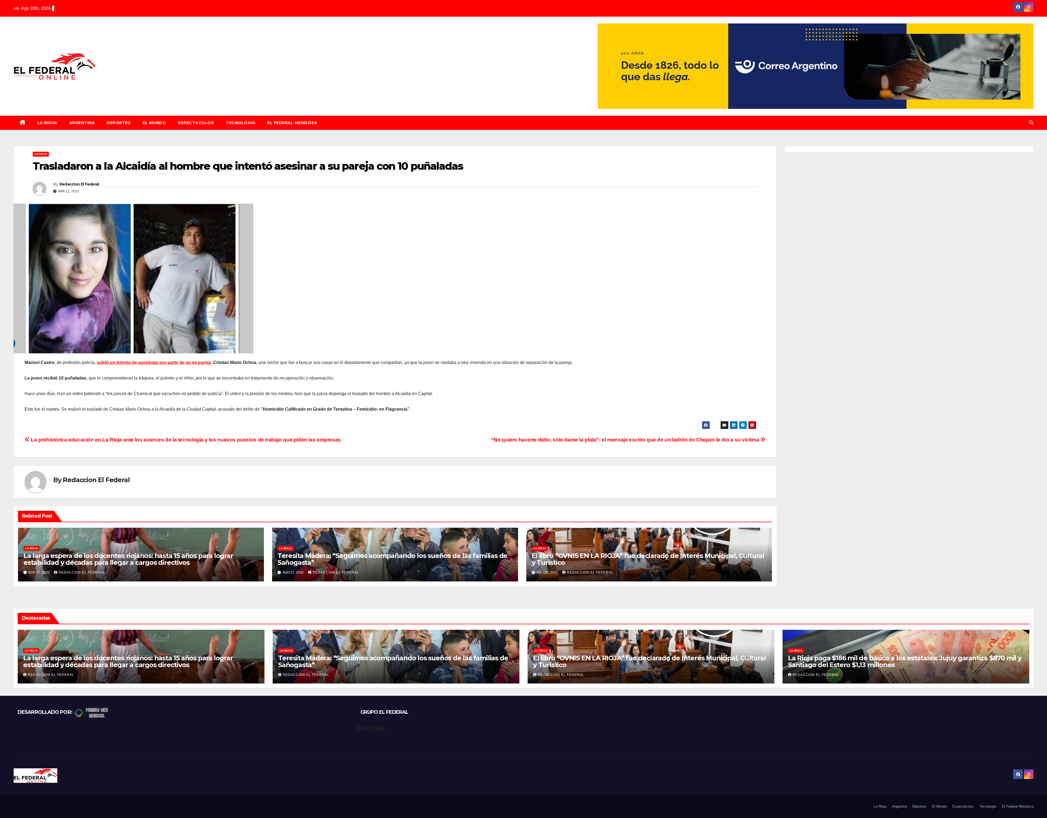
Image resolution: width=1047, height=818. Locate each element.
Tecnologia (240, 122)
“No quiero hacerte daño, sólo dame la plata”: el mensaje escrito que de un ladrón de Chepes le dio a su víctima (625, 440)
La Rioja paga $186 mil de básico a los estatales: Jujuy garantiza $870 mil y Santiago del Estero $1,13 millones (904, 661)
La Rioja (47, 122)
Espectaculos (196, 122)
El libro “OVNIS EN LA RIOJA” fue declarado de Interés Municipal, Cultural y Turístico (648, 559)
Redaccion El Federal (79, 184)
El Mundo (154, 122)
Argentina (82, 122)
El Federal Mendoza (292, 122)
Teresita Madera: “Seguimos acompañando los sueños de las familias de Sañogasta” (392, 559)
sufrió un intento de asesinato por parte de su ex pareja (154, 362)
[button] (1031, 122)
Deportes (119, 122)
